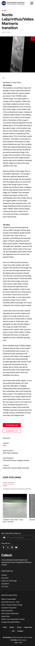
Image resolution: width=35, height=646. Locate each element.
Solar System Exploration (10, 613)
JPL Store (4, 586)
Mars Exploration (7, 610)
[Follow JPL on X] (8, 547)
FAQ (13, 631)
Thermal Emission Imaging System (17, 489)
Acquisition (5, 584)
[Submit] (4, 537)
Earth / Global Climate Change (11, 605)
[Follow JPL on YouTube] (16, 547)
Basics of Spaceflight (8, 599)
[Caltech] (6, 555)
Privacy (19, 627)
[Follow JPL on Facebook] (3, 547)
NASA (5, 627)
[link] (17, 54)
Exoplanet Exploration (9, 608)
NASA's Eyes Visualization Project (13, 619)
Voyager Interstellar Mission (10, 622)
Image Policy (28, 627)
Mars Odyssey (8, 483)
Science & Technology (9, 581)
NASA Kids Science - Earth (10, 602)
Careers (4, 575)
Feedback (20, 631)
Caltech (12, 627)
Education (5, 578)
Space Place (5, 616)
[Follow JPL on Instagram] (12, 547)
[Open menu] (32, 3)
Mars (5, 445)
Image (4, 10)
